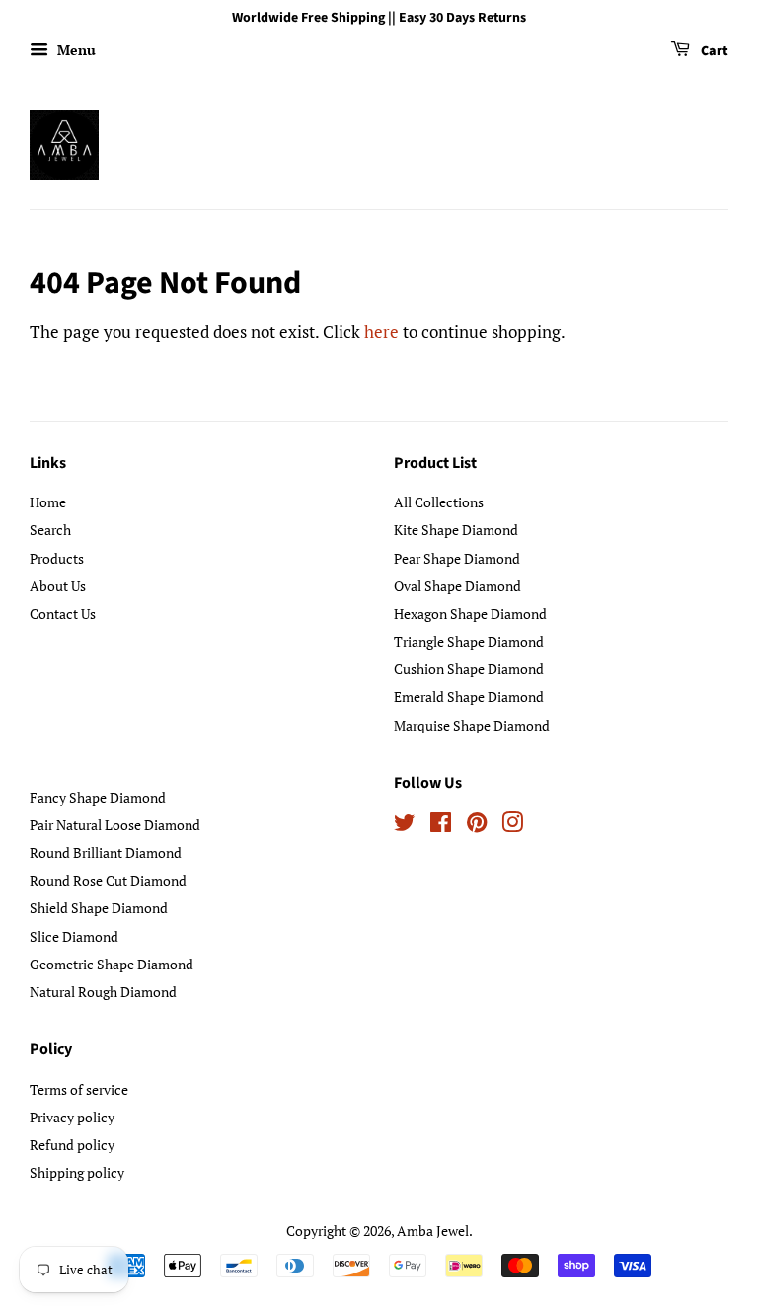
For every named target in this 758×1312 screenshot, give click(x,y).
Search (50, 529)
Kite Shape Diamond (456, 529)
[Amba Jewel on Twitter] (405, 825)
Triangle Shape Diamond (469, 641)
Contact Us (63, 613)
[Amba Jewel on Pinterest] (477, 825)
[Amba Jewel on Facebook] (440, 825)
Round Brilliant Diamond (106, 852)
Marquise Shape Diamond (472, 725)
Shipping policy (77, 1172)
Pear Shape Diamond (457, 558)
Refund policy (72, 1144)
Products (57, 558)
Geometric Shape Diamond (111, 964)
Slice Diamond (74, 936)
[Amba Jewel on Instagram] (512, 825)
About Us (58, 586)
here (381, 331)
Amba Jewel (433, 1230)
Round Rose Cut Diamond (108, 880)
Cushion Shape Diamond (469, 668)
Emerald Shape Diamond (469, 696)
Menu (74, 49)
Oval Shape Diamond (457, 586)
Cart (713, 51)
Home (48, 502)
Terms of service (79, 1089)
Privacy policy (72, 1117)
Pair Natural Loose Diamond (115, 824)
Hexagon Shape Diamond (470, 613)
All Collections (439, 502)
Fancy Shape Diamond (98, 797)
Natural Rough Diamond (103, 991)
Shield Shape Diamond (99, 907)
